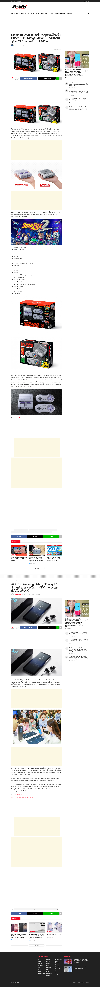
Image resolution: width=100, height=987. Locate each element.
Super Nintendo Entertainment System (43, 531)
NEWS (17, 13)
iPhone (37, 13)
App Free (40, 963)
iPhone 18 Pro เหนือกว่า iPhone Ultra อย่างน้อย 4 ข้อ (80, 967)
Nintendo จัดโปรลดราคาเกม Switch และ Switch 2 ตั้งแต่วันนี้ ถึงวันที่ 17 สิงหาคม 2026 (54, 558)
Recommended (58, 959)
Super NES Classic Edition (50, 529)
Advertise (74, 982)
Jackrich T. (17, 45)
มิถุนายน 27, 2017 (26, 45)
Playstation (49, 973)
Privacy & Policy (81, 982)
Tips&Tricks (57, 969)
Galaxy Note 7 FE (18, 909)
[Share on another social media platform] (60, 78)
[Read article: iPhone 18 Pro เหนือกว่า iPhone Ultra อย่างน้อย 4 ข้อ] (68, 969)
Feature (39, 971)
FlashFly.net (16, 982)
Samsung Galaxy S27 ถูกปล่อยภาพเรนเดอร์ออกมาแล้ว (54, 935)
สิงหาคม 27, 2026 (32, 940)
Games (51, 13)
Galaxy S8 (42, 909)
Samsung (23, 13)
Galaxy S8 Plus (49, 909)
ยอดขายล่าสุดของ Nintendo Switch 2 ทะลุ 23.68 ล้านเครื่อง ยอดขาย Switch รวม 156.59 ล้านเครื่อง (36, 559)
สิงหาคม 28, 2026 (15, 939)
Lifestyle (48, 963)
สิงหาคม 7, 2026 (32, 563)
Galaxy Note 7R (27, 909)
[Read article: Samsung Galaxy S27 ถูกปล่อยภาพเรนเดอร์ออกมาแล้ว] (54, 927)
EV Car (39, 969)
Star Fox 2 (41, 529)
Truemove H (57, 971)
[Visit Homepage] (19, 7)
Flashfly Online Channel (41, 974)
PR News (48, 975)
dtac (39, 967)
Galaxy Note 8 (35, 909)
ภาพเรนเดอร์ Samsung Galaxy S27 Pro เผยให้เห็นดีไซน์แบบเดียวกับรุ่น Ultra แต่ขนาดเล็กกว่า (19, 936)
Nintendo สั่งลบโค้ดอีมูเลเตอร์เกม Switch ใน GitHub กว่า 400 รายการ (19, 558)
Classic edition (17, 529)
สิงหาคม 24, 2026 (15, 562)
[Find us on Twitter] (84, 1)
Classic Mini (25, 529)
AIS (38, 959)
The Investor (18, 795)
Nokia (47, 969)
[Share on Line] (57, 78)
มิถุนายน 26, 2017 (27, 594)
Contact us (87, 1)
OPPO (32, 13)
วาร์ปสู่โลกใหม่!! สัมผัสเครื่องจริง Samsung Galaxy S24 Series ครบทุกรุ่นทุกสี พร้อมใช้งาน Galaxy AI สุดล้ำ (78, 84)
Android (39, 961)
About (70, 982)
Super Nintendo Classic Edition (27, 531)
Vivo (29, 13)
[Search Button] (88, 13)
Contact (87, 982)
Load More (36, 568)
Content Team (18, 594)
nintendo (17, 418)
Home (12, 13)
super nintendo (15, 531)
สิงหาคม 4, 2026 (50, 562)
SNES (36, 529)
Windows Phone (57, 973)
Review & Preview (60, 13)
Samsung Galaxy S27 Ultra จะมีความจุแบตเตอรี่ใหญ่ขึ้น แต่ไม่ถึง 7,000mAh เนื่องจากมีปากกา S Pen (36, 937)
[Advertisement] (64, 7)
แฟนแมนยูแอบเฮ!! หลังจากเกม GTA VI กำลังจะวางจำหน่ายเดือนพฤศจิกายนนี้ (80, 961)
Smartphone (44, 13)
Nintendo (36, 45)
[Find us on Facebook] (82, 1)
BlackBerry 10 (41, 965)
